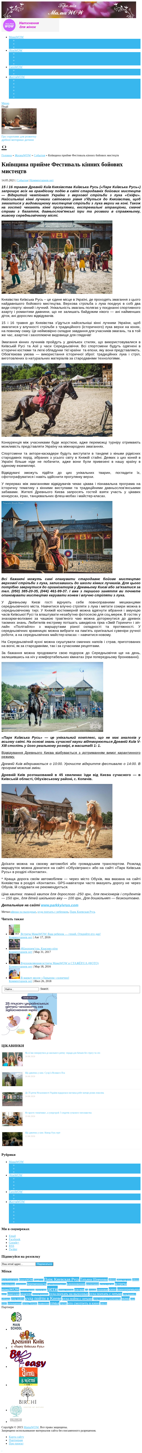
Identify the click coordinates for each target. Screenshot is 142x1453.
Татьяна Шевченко (94, 1279)
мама (125, 1298)
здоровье (102, 1289)
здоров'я (92, 1290)
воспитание (92, 1283)
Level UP (22, 90)
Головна (6, 155)
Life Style (22, 83)
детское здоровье (66, 1290)
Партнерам (16, 1440)
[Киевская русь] (52, 730)
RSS (11, 1245)
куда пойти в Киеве (43, 1298)
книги (4, 1294)
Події (19, 80)
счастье (63, 1303)
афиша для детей (124, 1280)
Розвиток (22, 60)
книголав (13, 1294)
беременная (21, 1284)
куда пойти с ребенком (107, 1298)
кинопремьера (128, 1289)
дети (52, 1289)
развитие (43, 1303)
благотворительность (56, 1284)
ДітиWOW (15, 50)
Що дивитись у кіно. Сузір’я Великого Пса (45, 1073)
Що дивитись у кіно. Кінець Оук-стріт (42, 1132)
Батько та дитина (27, 73)
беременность (36, 1284)
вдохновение (76, 1284)
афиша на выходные (23, 911)
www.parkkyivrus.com (59, 905)
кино (112, 1289)
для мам (79, 1289)
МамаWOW (16, 37)
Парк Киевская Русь (82, 911)
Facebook (14, 1239)
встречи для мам (27, 1290)
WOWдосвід (24, 43)
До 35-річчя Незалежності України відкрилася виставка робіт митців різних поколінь (64, 1093)
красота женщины (40, 1294)
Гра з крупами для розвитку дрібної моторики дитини (18, 138)
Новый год (38, 1280)
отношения (15, 1303)
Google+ (14, 1242)
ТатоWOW (16, 67)
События (39, 155)
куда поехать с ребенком (53, 911)
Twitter (13, 1249)
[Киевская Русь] (56, 292)
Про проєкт (16, 1443)
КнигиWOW (26, 1279)
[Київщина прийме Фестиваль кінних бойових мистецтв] (56, 857)
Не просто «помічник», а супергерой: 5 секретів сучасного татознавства (58, 1112)
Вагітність (22, 40)
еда (86, 1290)
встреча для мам (107, 1284)
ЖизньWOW (23, 155)
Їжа (18, 93)
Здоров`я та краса (27, 47)
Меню (5, 103)
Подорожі (22, 87)
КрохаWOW (24, 53)
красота (26, 1294)
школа (103, 1303)
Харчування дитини (29, 63)
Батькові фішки (26, 70)
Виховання (23, 57)
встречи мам (40, 1290)
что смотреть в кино (83, 1303)
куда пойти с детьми (77, 1299)
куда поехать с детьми (105, 1294)
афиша (112, 1279)
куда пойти (17, 1298)
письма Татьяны (29, 1303)
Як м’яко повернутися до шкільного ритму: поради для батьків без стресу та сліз (62, 1053)
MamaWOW (31, 1427)
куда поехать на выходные (68, 1294)
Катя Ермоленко (9, 1280)
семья (54, 1303)
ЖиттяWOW (17, 77)
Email (12, 1236)
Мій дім (21, 97)
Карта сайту (16, 1436)
